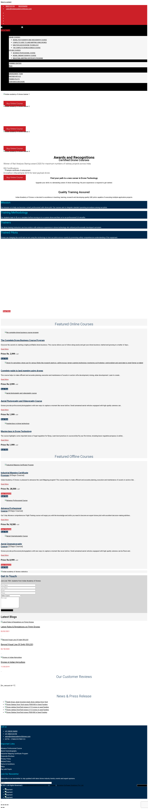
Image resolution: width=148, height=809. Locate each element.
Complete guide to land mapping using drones (30, 42)
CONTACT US (5, 30)
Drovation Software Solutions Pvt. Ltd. (70, 785)
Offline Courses (15, 50)
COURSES (8, 35)
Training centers (15, 63)
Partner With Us (15, 76)
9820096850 (22, 6)
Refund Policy (6, 761)
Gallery (8, 69)
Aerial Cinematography (9, 751)
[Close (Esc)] (1, 804)
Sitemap (53, 785)
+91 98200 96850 (11, 731)
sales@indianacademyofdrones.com (19, 9)
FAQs (10, 66)
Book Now (4, 359)
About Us (8, 71)
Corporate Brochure (7, 756)
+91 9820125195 (11, 734)
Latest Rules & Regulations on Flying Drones (20, 627)
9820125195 (10, 6)
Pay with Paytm (6, 769)
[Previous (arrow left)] (1, 807)
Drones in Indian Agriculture (13, 662)
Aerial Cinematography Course (24, 55)
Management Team (16, 74)
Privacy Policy (6, 759)
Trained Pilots (14, 79)
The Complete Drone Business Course (26, 48)
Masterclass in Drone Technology (26, 45)
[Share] (3, 804)
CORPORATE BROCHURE (17, 81)
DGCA (7, 87)
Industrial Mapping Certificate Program (28, 58)
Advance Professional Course (24, 53)
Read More (7, 311)
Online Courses (14, 37)
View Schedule (6, 494)
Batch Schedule (11, 61)
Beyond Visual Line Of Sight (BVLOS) (17, 644)
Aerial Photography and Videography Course (30, 40)
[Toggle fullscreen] (5, 804)
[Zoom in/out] (7, 804)
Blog (7, 84)
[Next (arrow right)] (3, 807)
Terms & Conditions (8, 764)
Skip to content (6, 2)
